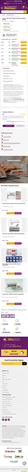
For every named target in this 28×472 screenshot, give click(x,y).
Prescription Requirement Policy (8, 397)
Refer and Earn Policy (6, 412)
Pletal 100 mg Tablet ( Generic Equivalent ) (13, 233)
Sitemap (4, 388)
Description (6, 68)
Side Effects (6, 76)
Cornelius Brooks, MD (10, 36)
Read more (5, 119)
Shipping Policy (5, 410)
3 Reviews (12, 21)
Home (3, 15)
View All (14, 179)
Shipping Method (8, 81)
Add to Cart (24, 42)
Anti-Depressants (10, 15)
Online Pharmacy (5, 373)
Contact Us (4, 386)
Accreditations (5, 390)
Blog (3, 377)
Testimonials (5, 384)
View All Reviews (20, 126)
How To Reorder (5, 392)
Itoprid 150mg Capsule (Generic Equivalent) (13, 203)
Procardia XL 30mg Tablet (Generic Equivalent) (11, 264)
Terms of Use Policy (6, 401)
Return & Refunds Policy (7, 405)
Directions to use (8, 78)
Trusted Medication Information (9, 414)
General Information (8, 71)
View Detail (18, 213)
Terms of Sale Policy (6, 403)
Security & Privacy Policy (7, 399)
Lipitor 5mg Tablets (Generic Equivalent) (13, 294)
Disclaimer (4, 407)
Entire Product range (6, 379)
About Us (4, 375)
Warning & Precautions (9, 73)
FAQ (3, 381)
